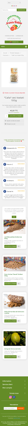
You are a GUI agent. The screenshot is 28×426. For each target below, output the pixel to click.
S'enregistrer (9, 36)
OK (14, 216)
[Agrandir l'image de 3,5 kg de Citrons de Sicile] (15, 338)
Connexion (19, 36)
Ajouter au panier (15, 116)
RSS (17, 397)
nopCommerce (16, 418)
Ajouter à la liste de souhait (13, 120)
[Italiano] (12, 6)
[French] (16, 6)
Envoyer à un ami (11, 124)
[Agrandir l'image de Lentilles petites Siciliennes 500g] (15, 227)
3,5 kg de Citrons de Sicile (12, 349)
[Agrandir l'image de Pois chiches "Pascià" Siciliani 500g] (15, 264)
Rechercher (21, 10)
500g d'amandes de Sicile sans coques (14, 312)
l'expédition (16, 112)
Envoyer (20, 408)
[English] (14, 6)
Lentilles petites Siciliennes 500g (13, 237)
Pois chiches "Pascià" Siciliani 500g (13, 275)
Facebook (10, 397)
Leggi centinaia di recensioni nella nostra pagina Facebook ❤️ (14, 140)
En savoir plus (14, 219)
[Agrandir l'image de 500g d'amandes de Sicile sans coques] (15, 301)
